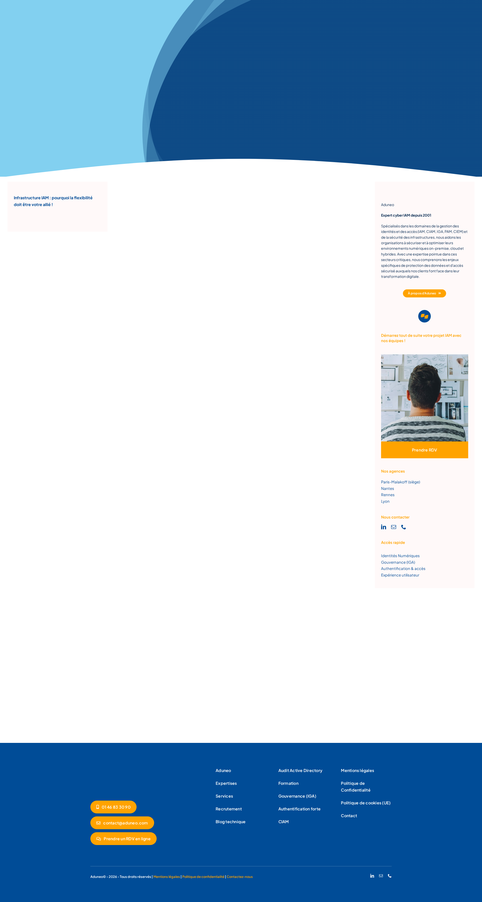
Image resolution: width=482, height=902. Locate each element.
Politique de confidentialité (203, 877)
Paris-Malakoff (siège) (400, 481)
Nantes (387, 488)
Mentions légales (166, 877)
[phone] (403, 527)
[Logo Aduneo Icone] (424, 311)
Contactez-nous (240, 877)
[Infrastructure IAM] (115, 767)
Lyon (385, 501)
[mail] (393, 527)
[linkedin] (383, 527)
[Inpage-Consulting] (424, 356)
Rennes (388, 494)
